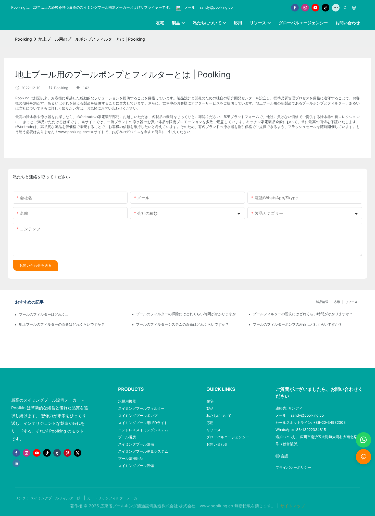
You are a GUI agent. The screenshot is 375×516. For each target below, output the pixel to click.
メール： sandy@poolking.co (208, 7)
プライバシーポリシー (293, 467)
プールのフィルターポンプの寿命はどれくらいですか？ (297, 324)
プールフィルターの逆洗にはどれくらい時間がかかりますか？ (303, 314)
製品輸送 (322, 302)
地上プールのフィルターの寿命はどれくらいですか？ (62, 324)
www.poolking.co (217, 505)
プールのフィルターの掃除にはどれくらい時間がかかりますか (186, 314)
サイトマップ (292, 505)
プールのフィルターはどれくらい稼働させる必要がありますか (44, 314)
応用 (337, 302)
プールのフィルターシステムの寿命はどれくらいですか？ (182, 324)
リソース (351, 302)
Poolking (23, 39)
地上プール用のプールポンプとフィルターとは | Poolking (92, 39)
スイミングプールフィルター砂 (55, 498)
